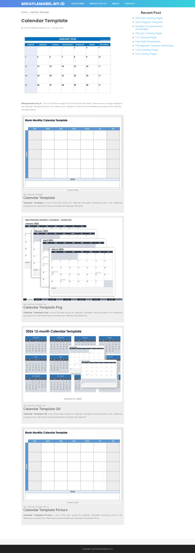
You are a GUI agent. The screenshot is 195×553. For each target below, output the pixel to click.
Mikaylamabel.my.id (43, 3)
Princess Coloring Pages (148, 33)
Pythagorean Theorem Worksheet (154, 45)
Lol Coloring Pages (146, 37)
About (115, 4)
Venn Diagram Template (149, 22)
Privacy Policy (98, 4)
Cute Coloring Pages (146, 49)
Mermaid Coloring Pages (149, 18)
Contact (130, 4)
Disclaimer (77, 4)
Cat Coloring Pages (146, 53)
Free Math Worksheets (147, 41)
